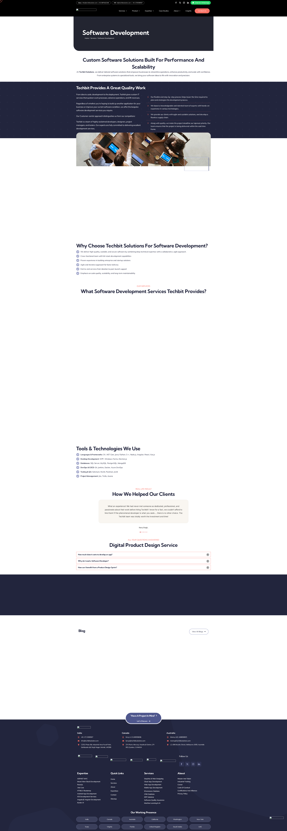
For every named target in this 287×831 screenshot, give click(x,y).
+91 (104, 3)
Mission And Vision (184, 779)
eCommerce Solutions (152, 791)
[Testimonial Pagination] (140, 532)
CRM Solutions (149, 794)
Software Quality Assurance (154, 800)
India (87, 819)
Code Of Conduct (184, 788)
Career (180, 785)
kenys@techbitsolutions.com (135, 741)
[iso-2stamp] (85, 756)
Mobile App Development (153, 788)
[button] (143, 554)
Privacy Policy (182, 794)
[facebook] (176, 3)
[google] (151, 759)
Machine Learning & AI (152, 803)
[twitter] (180, 3)
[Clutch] (168, 760)
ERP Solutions (149, 797)
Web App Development (152, 785)
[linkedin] (188, 3)
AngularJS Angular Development (89, 800)
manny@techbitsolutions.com (180, 741)
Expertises (114, 791)
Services (114, 783)
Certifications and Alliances (187, 791)
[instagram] (184, 3)
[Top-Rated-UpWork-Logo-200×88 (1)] (136, 760)
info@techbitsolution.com (90, 3)
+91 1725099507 (137, 3)
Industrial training (184, 782)
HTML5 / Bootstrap (84, 791)
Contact (113, 795)
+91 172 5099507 (87, 737)
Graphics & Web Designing (153, 779)
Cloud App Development (153, 782)
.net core (80, 788)
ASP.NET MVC (82, 779)
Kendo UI (80, 803)
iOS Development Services (86, 797)
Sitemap (114, 799)
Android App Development (86, 794)
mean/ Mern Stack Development (88, 782)
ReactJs (80, 785)
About (113, 787)
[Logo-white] (86, 9)
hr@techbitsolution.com (124, 3)
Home (113, 779)
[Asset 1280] (277, 817)
